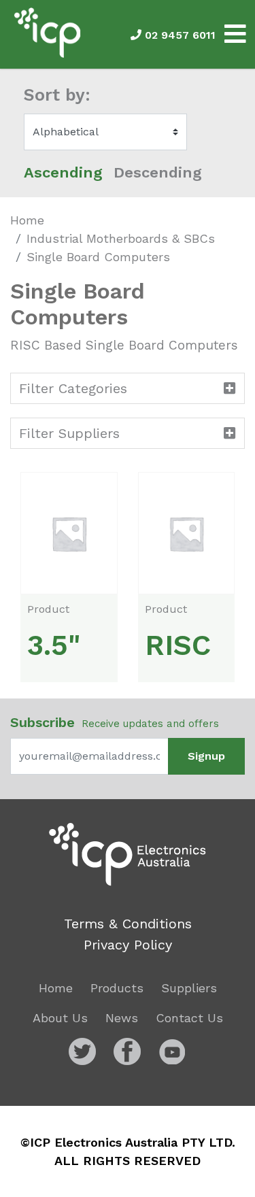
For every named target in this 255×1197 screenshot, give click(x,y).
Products (116, 988)
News (121, 1018)
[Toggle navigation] (235, 34)
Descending (158, 172)
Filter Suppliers (69, 433)
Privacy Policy (128, 945)
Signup (206, 755)
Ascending (63, 172)
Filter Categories (73, 388)
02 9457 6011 (178, 35)
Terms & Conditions (128, 923)
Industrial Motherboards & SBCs (121, 238)
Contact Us (189, 1018)
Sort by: (57, 95)
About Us (60, 1018)
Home (27, 220)
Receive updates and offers (114, 722)
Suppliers (189, 988)
